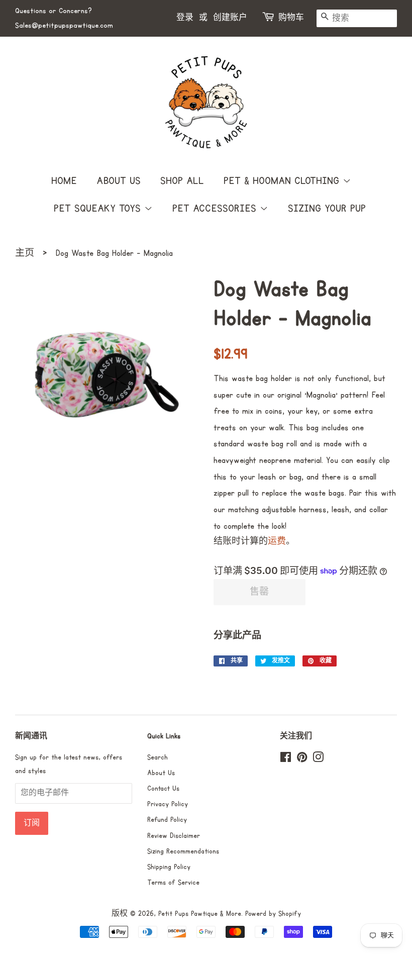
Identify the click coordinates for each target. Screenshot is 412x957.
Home (64, 180)
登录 (184, 18)
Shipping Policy (168, 867)
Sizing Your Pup (327, 208)
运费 (277, 541)
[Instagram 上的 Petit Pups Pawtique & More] (318, 759)
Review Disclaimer (173, 835)
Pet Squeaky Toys (99, 208)
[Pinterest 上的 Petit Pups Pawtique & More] (301, 759)
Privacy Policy (167, 804)
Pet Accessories (216, 208)
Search (157, 757)
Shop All (182, 180)
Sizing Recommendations (183, 851)
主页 (24, 253)
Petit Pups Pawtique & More (199, 913)
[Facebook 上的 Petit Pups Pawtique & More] (285, 759)
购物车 (291, 18)
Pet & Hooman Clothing (283, 180)
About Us (118, 180)
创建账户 (230, 18)
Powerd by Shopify (273, 913)
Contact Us (163, 788)
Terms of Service (173, 882)
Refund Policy (167, 819)
